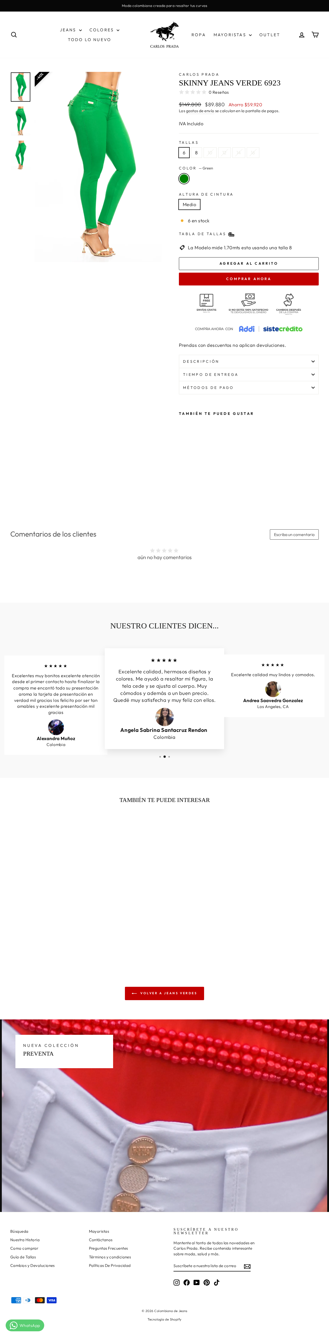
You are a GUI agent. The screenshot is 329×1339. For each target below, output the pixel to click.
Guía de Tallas (23, 1257)
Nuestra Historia (25, 1239)
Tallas (189, 142)
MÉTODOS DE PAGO (208, 387)
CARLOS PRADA (199, 74)
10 (210, 153)
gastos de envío (200, 110)
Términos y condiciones (110, 1257)
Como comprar (24, 1248)
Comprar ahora (248, 278)
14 (238, 153)
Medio (189, 204)
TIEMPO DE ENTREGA (211, 374)
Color (196, 168)
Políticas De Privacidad (110, 1265)
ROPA (198, 34)
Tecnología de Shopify (164, 1319)
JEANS (69, 29)
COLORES (102, 29)
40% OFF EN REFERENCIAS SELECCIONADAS (164, 5)
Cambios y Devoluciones (32, 1265)
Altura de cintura (206, 194)
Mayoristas (99, 1231)
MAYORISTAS (231, 34)
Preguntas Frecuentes (108, 1248)
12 (224, 153)
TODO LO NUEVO (90, 39)
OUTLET (269, 34)
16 (253, 153)
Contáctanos (101, 1239)
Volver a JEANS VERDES (168, 993)
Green (184, 179)
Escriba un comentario (294, 534)
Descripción (201, 361)
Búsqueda (19, 1231)
